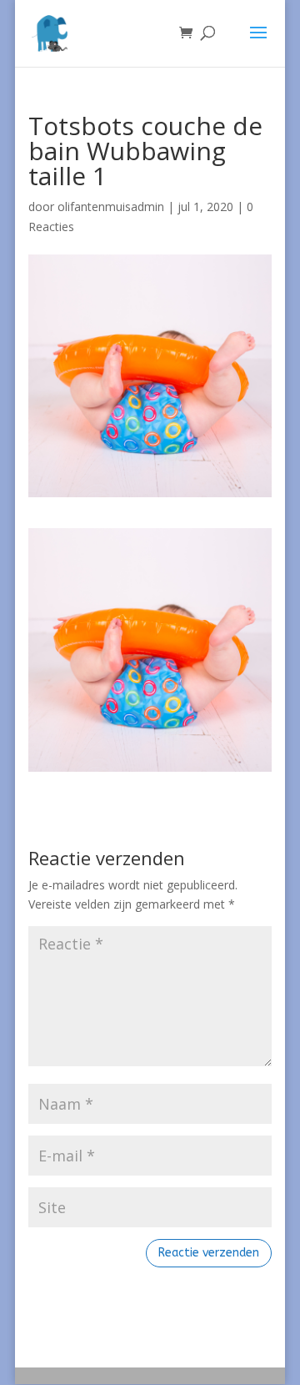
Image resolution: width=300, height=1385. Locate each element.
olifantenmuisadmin (111, 206)
